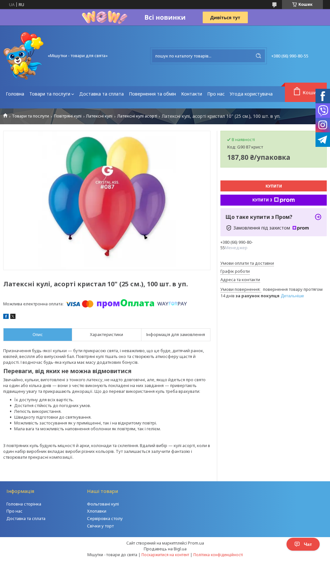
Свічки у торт (100, 526)
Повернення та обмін (152, 94)
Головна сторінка (23, 504)
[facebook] (6, 317)
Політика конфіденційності (218, 554)
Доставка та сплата (101, 94)
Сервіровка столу (105, 518)
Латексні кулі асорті (137, 116)
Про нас (216, 94)
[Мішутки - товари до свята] (23, 56)
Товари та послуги (49, 94)
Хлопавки (96, 511)
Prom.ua (196, 543)
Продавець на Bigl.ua (165, 549)
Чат (308, 544)
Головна (15, 94)
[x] (12, 317)
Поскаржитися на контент (165, 554)
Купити (274, 186)
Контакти (191, 94)
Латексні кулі (99, 116)
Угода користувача (251, 94)
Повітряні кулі (68, 116)
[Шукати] (258, 55)
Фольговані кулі (103, 504)
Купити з (262, 200)
